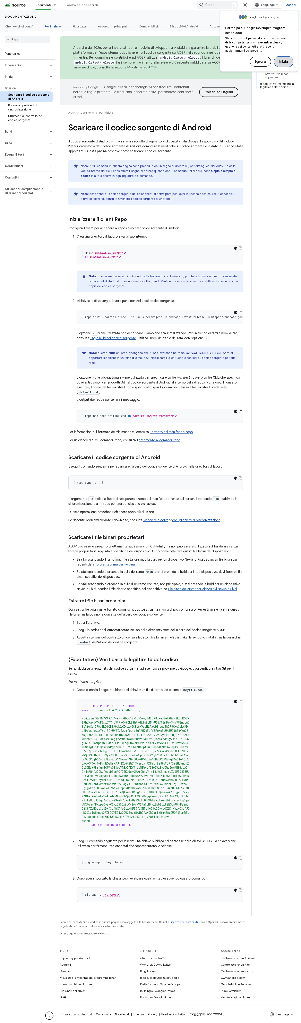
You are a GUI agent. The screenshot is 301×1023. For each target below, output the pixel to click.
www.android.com (233, 978)
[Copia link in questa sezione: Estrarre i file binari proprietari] (131, 601)
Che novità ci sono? (19, 26)
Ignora (260, 62)
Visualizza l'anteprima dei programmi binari (88, 978)
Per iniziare (52, 26)
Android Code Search (82, 5)
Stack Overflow (231, 991)
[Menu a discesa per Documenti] (56, 5)
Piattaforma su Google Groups (160, 984)
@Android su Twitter (153, 958)
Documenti (43, 5)
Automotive (218, 26)
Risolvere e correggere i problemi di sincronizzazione (181, 520)
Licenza (139, 1014)
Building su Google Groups (157, 991)
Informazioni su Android (76, 1014)
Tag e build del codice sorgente (113, 338)
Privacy (152, 1014)
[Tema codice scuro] (235, 248)
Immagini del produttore (76, 984)
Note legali (122, 1014)
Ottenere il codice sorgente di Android (144, 199)
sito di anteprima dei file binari (115, 564)
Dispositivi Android (184, 26)
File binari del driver (72, 991)
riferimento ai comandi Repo (159, 440)
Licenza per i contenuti (184, 922)
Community (103, 1014)
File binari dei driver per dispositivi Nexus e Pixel (202, 589)
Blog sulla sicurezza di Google (159, 978)
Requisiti (65, 964)
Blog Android (148, 971)
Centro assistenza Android (238, 958)
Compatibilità (148, 26)
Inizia (283, 62)
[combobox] (217, 5)
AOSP (71, 112)
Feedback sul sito (173, 1014)
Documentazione (20, 16)
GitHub (64, 997)
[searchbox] (27, 39)
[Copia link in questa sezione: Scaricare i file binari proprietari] (148, 537)
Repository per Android (75, 958)
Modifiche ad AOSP (142, 67)
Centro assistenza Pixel (235, 964)
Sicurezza (79, 26)
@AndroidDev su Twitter (156, 964)
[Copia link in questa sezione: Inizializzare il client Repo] (131, 219)
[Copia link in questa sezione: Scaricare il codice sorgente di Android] (164, 457)
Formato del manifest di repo (171, 432)
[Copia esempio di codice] (240, 248)
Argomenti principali (112, 26)
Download (66, 971)
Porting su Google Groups (157, 997)
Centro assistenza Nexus (236, 971)
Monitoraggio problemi (235, 997)
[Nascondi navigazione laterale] (49, 1016)
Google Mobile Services (236, 984)
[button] (24, 65)
